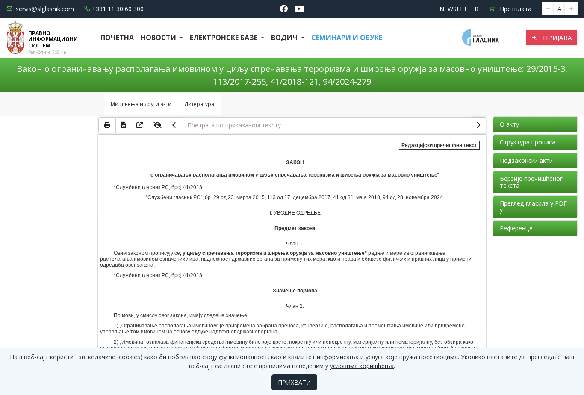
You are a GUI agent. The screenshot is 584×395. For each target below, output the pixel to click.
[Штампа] (107, 125)
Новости (159, 37)
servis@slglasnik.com (45, 9)
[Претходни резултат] (174, 125)
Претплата (514, 9)
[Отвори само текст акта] (139, 125)
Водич (285, 37)
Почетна (117, 37)
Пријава (556, 37)
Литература (199, 104)
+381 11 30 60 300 (118, 9)
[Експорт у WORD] (123, 125)
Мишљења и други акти (141, 104)
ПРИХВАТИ (294, 382)
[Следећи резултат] (478, 125)
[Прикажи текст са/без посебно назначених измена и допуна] (157, 125)
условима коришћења (362, 366)
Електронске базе (224, 37)
